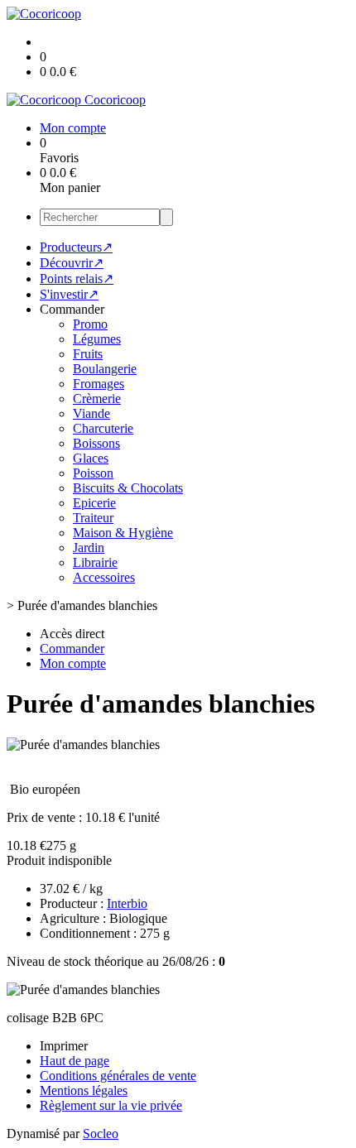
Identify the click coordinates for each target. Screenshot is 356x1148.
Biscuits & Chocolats (128, 488)
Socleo (100, 1133)
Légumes (97, 339)
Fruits (88, 354)
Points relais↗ (76, 278)
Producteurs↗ (76, 247)
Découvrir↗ (71, 263)
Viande (91, 413)
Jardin (88, 547)
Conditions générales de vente (118, 1076)
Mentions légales (83, 1090)
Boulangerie (105, 369)
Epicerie (94, 503)
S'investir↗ (69, 294)
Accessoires (104, 577)
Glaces (90, 458)
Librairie (95, 562)
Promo (90, 324)
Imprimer (64, 1046)
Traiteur (93, 518)
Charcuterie (103, 428)
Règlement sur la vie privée (111, 1105)
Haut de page (74, 1061)
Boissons (96, 443)
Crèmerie (97, 398)
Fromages (98, 384)
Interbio (127, 903)
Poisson (93, 473)
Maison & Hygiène (123, 533)
